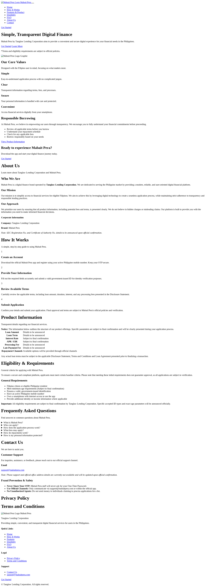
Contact (10, 22)
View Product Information (13, 141)
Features (10, 539)
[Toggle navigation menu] (33, 3)
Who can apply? (11, 425)
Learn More (17, 46)
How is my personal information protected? (23, 435)
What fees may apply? (14, 430)
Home (9, 7)
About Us (11, 20)
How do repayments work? (16, 433)
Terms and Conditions (17, 561)
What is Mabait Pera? (13, 422)
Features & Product (15, 12)
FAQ (9, 17)
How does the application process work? (22, 427)
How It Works (13, 10)
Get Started (6, 27)
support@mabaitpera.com (12, 470)
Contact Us (12, 572)
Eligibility (11, 15)
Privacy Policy (13, 558)
